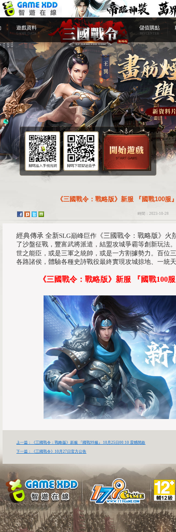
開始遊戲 (126, 149)
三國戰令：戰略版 (88, 31)
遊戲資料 (26, 30)
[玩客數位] (119, 491)
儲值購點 (149, 30)
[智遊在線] (42, 490)
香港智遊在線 (31, 8)
